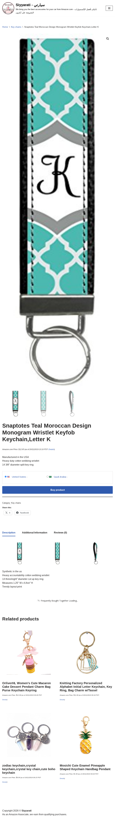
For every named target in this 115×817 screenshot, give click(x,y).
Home (5, 27)
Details (51, 449)
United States (19, 476)
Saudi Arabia (60, 476)
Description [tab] (8, 532)
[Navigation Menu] (109, 8)
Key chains (16, 27)
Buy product (57, 490)
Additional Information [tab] (34, 532)
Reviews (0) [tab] (60, 532)
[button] (107, 38)
